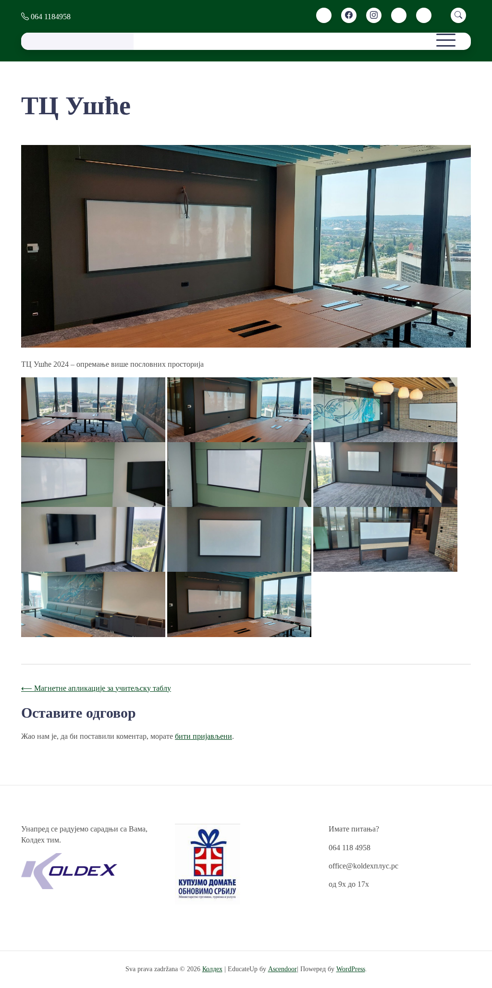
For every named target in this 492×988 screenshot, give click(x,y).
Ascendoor (282, 969)
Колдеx (212, 969)
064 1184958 (50, 16)
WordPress (350, 969)
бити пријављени (203, 736)
